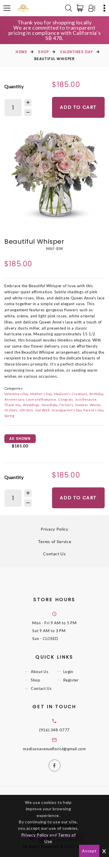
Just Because (86, 399)
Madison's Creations (71, 394)
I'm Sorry (66, 405)
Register (71, 680)
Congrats (65, 399)
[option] (54, 176)
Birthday (96, 394)
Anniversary (14, 399)
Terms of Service (54, 541)
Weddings (31, 405)
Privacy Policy (54, 529)
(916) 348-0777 (54, 730)
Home (21, 51)
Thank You (12, 405)
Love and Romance (41, 399)
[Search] (68, 8)
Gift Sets (26, 410)
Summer (81, 405)
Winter (95, 405)
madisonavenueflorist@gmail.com (54, 748)
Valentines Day (76, 51)
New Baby (49, 405)
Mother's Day (41, 394)
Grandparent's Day (66, 410)
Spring (9, 415)
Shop (43, 51)
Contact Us (54, 553)
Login (68, 671)
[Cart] (81, 8)
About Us (39, 671)
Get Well (42, 410)
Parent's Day (93, 410)
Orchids (10, 410)
